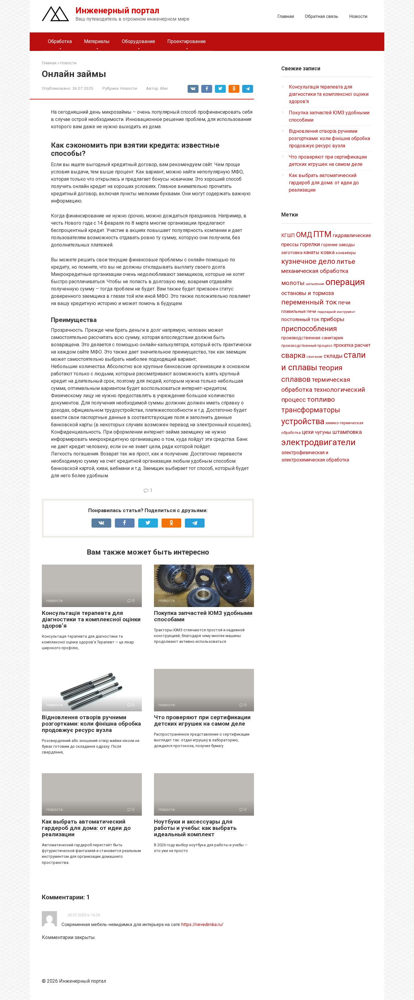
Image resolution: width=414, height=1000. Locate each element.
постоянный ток (300, 319)
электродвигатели (318, 442)
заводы (347, 244)
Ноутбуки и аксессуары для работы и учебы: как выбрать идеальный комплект (195, 828)
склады (333, 356)
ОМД (304, 234)
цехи (308, 432)
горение (329, 244)
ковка (328, 252)
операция (345, 282)
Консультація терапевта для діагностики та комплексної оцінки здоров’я (91, 619)
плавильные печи (298, 311)
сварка (293, 355)
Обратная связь (321, 16)
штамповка (347, 432)
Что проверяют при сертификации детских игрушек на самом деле (202, 720)
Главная (285, 16)
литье (345, 261)
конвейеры (346, 253)
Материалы (97, 41)
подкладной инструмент (336, 312)
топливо (321, 399)
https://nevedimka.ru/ (202, 924)
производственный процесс (306, 346)
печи (344, 303)
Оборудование (138, 41)
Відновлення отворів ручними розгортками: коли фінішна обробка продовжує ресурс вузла (91, 723)
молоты (293, 283)
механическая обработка (314, 270)
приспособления (309, 328)
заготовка (291, 252)
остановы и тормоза (307, 293)
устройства (302, 421)
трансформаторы (310, 410)
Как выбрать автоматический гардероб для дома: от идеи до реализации (86, 828)
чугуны (323, 432)
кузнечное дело (308, 261)
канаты (311, 252)
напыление (315, 284)
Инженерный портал (117, 10)
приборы (332, 319)
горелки (310, 244)
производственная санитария (312, 338)
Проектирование (186, 41)
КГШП (288, 235)
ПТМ (322, 234)
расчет (363, 345)
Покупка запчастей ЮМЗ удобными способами (203, 616)
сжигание (314, 357)
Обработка (60, 41)
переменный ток (309, 302)
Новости (358, 16)
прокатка (343, 345)
